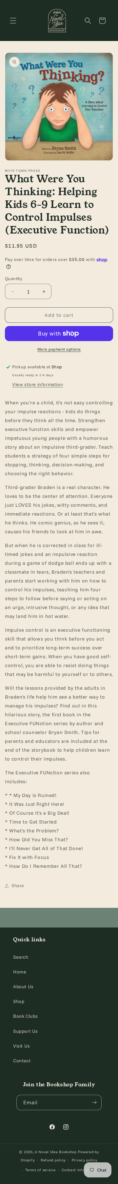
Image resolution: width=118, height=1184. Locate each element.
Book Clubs (25, 1016)
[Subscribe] (94, 1102)
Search (21, 957)
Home (19, 972)
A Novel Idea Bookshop (56, 1152)
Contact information (80, 1170)
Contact (21, 1061)
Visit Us (21, 1046)
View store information (37, 384)
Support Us (25, 1031)
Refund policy (53, 1160)
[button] (13, 20)
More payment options (59, 349)
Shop (18, 1001)
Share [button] (17, 885)
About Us (23, 987)
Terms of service (40, 1170)
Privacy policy (84, 1160)
